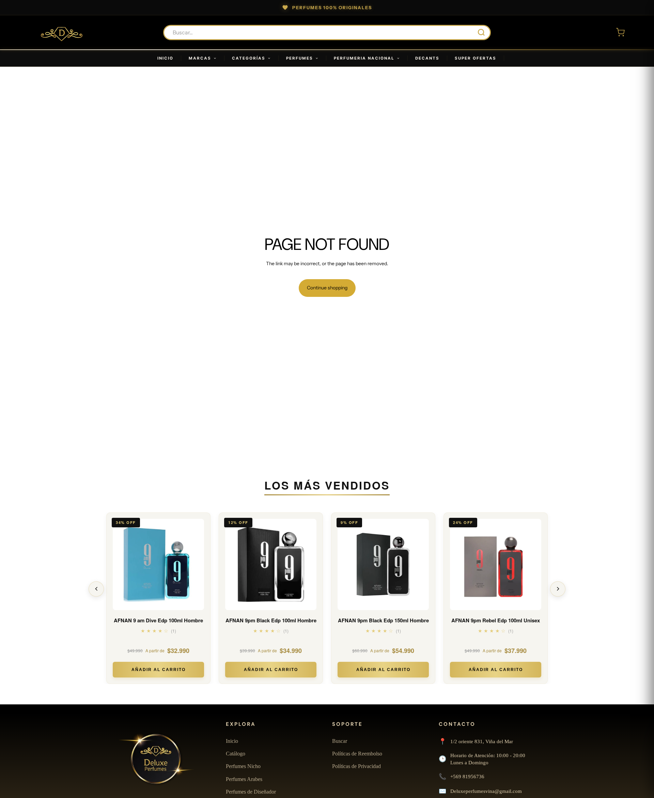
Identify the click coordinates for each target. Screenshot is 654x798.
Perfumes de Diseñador (251, 792)
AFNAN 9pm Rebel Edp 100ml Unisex (495, 620)
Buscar (339, 741)
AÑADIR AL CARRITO (158, 669)
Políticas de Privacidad (356, 766)
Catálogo (235, 753)
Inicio (232, 741)
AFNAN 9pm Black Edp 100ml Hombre (270, 620)
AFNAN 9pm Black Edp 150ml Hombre (383, 620)
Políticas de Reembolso (357, 753)
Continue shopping (327, 288)
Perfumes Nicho (243, 766)
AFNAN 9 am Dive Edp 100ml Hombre (158, 620)
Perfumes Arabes (244, 779)
